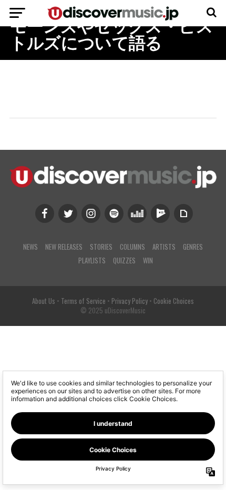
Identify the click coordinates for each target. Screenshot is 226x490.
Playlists (92, 261)
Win (148, 261)
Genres (193, 247)
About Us (43, 301)
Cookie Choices (173, 301)
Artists (164, 247)
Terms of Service (83, 301)
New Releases (64, 247)
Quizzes (124, 261)
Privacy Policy (129, 301)
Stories (101, 247)
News (30, 247)
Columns (132, 247)
